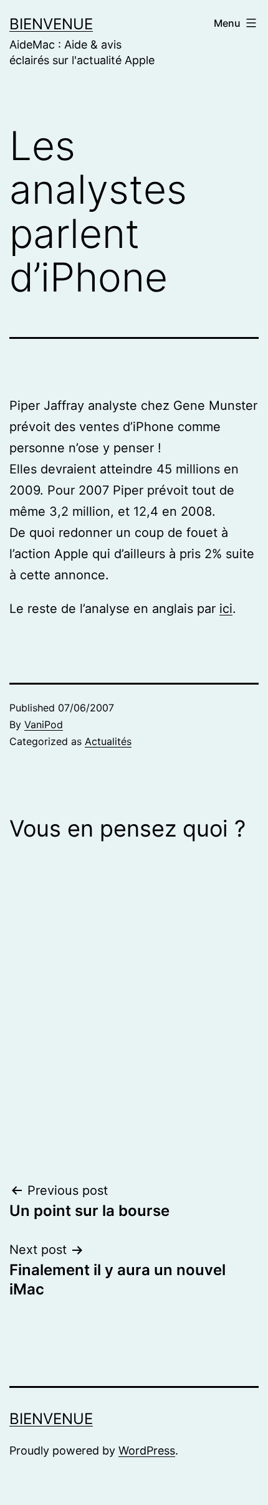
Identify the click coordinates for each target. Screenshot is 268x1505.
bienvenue (51, 24)
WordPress (146, 1450)
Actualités (108, 741)
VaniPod (43, 724)
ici (225, 608)
